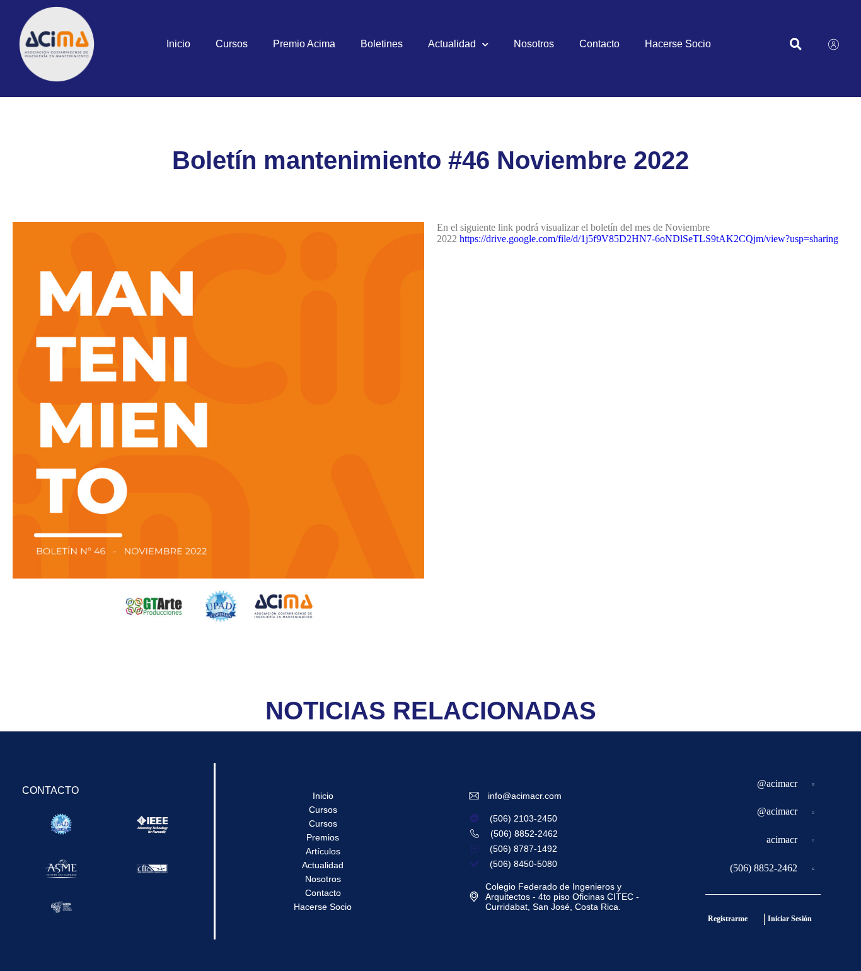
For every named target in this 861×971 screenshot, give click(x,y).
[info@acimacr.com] (475, 796)
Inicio (178, 43)
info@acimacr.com (525, 796)
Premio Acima (304, 43)
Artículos (323, 851)
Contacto (599, 43)
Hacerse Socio (678, 43)
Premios (322, 837)
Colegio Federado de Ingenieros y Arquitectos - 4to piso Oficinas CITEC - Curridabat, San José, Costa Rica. (562, 896)
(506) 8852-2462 (763, 868)
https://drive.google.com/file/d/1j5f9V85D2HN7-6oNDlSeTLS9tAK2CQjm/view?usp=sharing (648, 238)
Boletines (382, 43)
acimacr (781, 839)
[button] (796, 44)
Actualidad (452, 43)
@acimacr (777, 783)
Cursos (232, 43)
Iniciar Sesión (790, 918)
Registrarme (728, 918)
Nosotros (534, 43)
